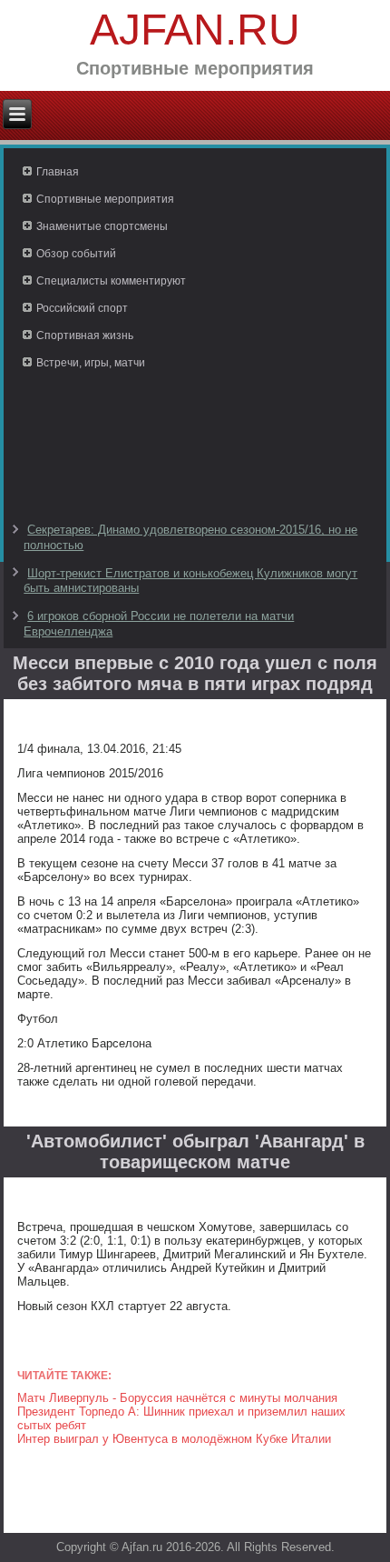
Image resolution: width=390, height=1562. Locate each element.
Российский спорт (82, 308)
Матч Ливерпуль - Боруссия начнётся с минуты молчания (177, 1398)
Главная (57, 171)
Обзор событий (76, 253)
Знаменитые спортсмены (102, 226)
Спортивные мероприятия (105, 199)
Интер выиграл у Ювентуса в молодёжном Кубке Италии (174, 1439)
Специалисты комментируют (111, 281)
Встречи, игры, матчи (90, 362)
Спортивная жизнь (84, 335)
